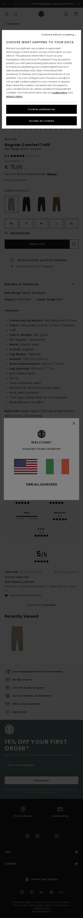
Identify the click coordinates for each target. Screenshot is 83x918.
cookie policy (59, 92)
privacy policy (14, 96)
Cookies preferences (41, 109)
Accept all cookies (41, 120)
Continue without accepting (57, 34)
